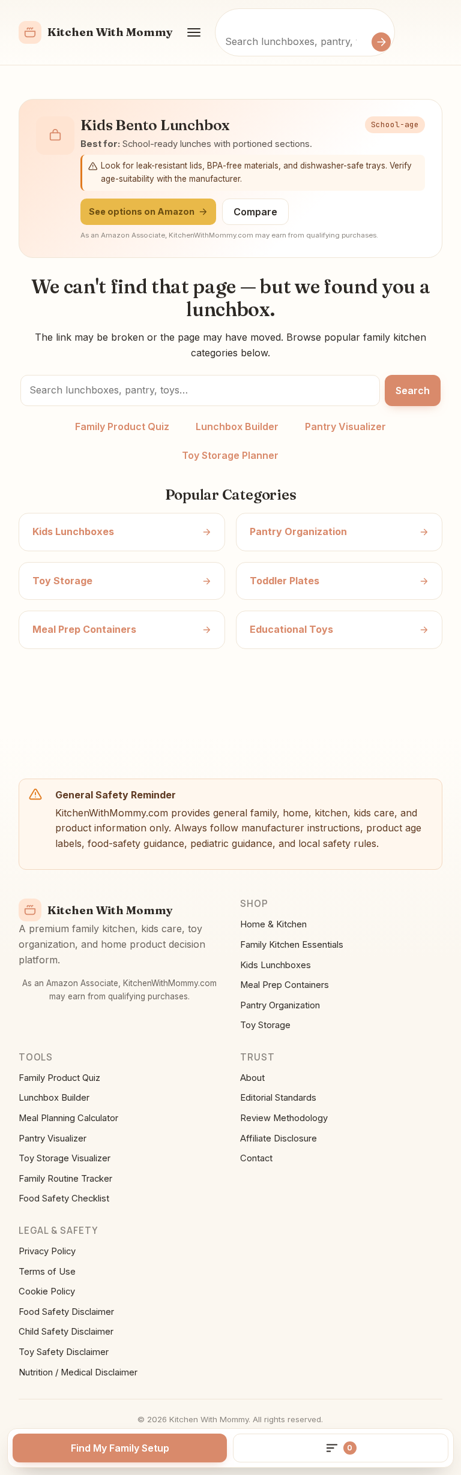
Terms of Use (47, 1271)
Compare (255, 212)
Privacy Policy (47, 1251)
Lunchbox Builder (237, 426)
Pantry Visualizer (345, 426)
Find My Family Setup (120, 1448)
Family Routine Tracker (65, 1178)
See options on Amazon (141, 211)
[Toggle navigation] (193, 32)
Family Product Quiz (122, 426)
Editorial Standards (278, 1097)
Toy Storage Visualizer (64, 1158)
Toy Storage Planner (230, 455)
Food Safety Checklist (64, 1198)
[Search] (381, 42)
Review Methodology (284, 1118)
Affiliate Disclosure (278, 1138)
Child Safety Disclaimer (66, 1331)
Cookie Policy (47, 1291)
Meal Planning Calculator (68, 1118)
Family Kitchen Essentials (291, 944)
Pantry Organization (280, 1005)
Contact (256, 1158)
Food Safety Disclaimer (66, 1311)
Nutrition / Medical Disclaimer (78, 1372)
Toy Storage (265, 1025)
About (252, 1078)
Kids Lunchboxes (275, 965)
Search (413, 390)
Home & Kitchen (273, 924)
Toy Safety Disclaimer (64, 1352)
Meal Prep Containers (284, 985)
